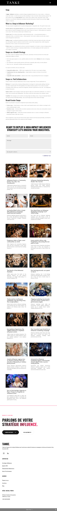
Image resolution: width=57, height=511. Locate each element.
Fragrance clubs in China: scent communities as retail (16, 241)
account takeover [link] (19, 17)
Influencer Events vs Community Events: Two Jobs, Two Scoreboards (16, 181)
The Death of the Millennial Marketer (15, 271)
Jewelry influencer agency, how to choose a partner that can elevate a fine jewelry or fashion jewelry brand (16, 361)
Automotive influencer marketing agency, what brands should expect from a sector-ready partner (40, 361)
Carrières (4, 483)
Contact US (47, 155)
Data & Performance (7, 471)
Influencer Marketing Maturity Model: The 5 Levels (40, 180)
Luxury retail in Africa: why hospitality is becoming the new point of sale (40, 241)
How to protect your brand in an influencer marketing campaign (40, 329)
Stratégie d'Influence (7, 463)
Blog (3, 486)
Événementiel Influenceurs (8, 468)
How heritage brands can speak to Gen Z (40, 271)
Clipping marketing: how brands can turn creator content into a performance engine (40, 300)
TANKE (6, 444)
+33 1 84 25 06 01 (6, 499)
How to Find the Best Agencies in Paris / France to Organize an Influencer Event (16, 392)
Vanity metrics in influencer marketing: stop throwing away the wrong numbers (16, 300)
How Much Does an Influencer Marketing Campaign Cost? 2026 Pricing (39, 211)
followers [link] (39, 58)
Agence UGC (5, 466)
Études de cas (5, 480)
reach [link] (48, 19)
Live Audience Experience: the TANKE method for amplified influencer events (15, 330)
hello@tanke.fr (27, 432)
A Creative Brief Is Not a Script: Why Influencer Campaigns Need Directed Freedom (16, 211)
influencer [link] (12, 14)
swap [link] (8, 14)
